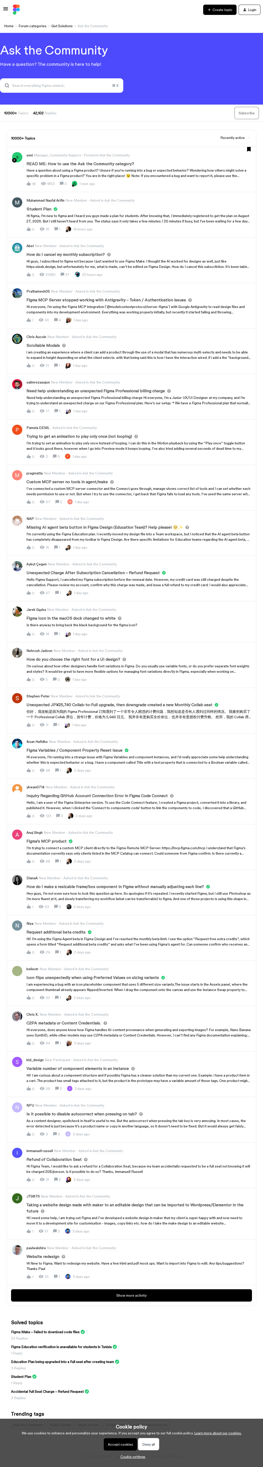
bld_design (35, 1060)
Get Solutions (62, 26)
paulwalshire (36, 1248)
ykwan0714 (35, 787)
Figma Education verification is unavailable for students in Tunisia (61, 1347)
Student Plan (21, 1377)
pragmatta (34, 473)
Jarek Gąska (36, 610)
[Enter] (5, 85)
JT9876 (33, 1196)
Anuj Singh (34, 832)
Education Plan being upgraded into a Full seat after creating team (62, 1362)
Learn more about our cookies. (218, 1433)
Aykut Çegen (36, 564)
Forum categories (32, 26)
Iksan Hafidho (37, 742)
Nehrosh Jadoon (39, 651)
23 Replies (19, 1338)
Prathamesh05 (38, 291)
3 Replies (18, 1368)
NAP (30, 519)
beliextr (32, 969)
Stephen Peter (38, 696)
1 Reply (16, 1353)
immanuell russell (39, 1151)
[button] (131, 1457)
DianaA (32, 878)
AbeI (30, 246)
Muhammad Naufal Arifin (45, 200)
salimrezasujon (38, 382)
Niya (29, 923)
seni (29, 155)
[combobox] (61, 85)
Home (9, 26)
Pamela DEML (38, 428)
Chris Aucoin (36, 337)
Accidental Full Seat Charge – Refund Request (47, 1391)
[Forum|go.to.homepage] (16, 10)
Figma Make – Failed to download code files (45, 1332)
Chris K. (32, 1014)
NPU (30, 1105)
